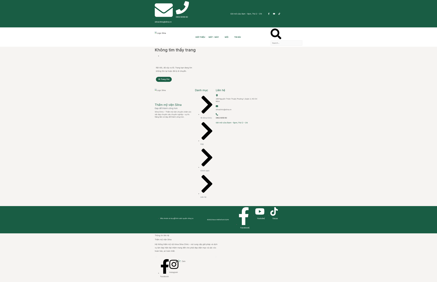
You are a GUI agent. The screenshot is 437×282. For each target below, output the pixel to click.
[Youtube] (274, 14)
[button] (276, 34)
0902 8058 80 (221, 118)
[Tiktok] (279, 14)
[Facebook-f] (269, 14)
